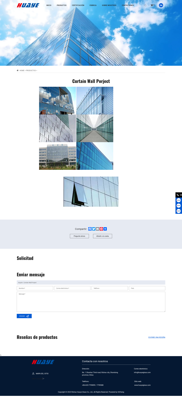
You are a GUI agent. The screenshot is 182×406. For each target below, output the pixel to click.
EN (161, 5)
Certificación (78, 5)
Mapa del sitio (42, 373)
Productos (61, 5)
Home (22, 70)
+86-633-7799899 (88, 385)
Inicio (48, 5)
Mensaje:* (22, 294)
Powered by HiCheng (116, 392)
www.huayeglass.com (142, 385)
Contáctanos (128, 5)
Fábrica (93, 5)
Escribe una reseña (156, 337)
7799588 (100, 385)
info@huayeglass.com (142, 372)
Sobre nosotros (109, 5)
